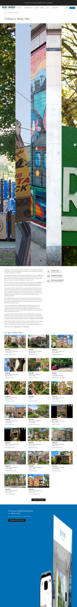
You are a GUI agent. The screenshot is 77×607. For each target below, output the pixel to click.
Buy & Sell (19, 7)
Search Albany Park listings (56, 272)
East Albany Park (17, 326)
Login (66, 7)
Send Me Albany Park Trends (17, 520)
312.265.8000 (55, 7)
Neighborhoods (28, 7)
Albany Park (17, 12)
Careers (42, 7)
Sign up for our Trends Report (56, 281)
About (47, 7)
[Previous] (2, 144)
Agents (36, 7)
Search (72, 7)
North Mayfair (26, 326)
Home (5, 12)
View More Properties (38, 499)
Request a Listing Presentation (57, 276)
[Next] (75, 144)
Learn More (49, 3)
